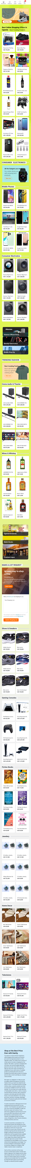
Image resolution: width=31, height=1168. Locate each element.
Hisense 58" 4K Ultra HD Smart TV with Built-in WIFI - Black (8, 1015)
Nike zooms (20, 647)
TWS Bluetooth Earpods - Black (22, 69)
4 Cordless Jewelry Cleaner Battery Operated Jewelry (8, 855)
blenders (24, 1118)
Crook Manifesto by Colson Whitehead (22, 786)
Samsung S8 (20, 133)
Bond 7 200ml (20, 493)
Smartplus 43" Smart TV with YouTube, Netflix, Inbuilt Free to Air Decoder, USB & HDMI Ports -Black (8, 133)
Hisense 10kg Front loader (22, 274)
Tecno (5, 1137)
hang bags (22, 1097)
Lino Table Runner (7, 967)
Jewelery (5, 836)
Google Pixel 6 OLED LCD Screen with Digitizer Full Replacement (22, 248)
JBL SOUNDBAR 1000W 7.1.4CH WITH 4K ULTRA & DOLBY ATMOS (22, 403)
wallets (6, 1099)
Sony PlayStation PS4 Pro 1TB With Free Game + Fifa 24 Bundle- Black (22, 738)
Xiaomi (15, 1137)
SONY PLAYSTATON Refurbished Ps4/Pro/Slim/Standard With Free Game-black (22, 759)
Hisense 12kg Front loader (8, 296)
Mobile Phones (8, 187)
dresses (15, 1092)
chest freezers (18, 1118)
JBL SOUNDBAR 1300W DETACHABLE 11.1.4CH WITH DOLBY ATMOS (8, 424)
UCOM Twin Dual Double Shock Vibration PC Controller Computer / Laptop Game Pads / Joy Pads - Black (22, 112)
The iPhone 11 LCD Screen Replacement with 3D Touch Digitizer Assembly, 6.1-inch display (8, 226)
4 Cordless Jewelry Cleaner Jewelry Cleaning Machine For (8, 898)
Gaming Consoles (9, 698)
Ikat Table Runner (21, 967)
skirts (19, 1092)
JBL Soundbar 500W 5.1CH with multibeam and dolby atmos (8, 403)
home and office (8, 1113)
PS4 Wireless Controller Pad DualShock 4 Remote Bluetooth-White (8, 716)
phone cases (12, 1146)
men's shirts (15, 1091)
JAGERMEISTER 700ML (8, 472)
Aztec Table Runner (8, 945)
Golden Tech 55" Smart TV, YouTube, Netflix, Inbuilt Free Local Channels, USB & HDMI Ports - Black (22, 1015)
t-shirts (20, 1091)
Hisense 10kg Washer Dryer (22, 317)
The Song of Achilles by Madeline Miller (8, 807)
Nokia (14, 1135)
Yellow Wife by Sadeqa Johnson (8, 786)
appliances (13, 1111)
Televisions (6, 975)
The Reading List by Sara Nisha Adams (8, 828)
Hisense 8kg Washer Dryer (8, 317)
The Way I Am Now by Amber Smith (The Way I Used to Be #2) (22, 807)
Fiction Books (7, 767)
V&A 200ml (19, 515)
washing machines (8, 1119)
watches (12, 1097)
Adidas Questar (7, 668)
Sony (12, 1137)
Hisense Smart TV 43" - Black (8, 1036)
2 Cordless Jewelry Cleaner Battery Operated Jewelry (22, 876)
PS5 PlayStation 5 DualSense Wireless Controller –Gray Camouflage (8, 738)
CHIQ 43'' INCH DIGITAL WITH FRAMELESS (22, 445)
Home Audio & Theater (11, 384)
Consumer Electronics (11, 256)
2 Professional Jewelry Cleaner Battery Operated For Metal (22, 898)
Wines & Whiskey (9, 453)
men (20, 1087)
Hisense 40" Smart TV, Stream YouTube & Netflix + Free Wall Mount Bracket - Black (22, 993)
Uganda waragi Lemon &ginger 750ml (8, 515)
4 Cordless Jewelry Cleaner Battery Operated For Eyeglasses (22, 855)
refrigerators (11, 1118)
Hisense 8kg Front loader (8, 274)
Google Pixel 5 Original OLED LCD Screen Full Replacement (22, 226)
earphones (19, 1146)
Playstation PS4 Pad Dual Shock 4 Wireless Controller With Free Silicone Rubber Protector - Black (8, 48)
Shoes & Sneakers (9, 628)
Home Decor (7, 906)
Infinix (23, 1135)
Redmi (19, 1137)
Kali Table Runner (7, 924)
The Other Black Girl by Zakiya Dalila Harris (22, 828)
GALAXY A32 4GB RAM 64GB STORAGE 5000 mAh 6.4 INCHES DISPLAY (8, 205)
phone (12, 1124)
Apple (9, 1137)
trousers (24, 1091)
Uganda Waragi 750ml (8, 112)
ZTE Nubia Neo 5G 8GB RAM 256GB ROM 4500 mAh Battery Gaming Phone (22, 205)
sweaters (14, 1086)
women (23, 1087)
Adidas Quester (7, 647)
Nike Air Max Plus (21, 48)
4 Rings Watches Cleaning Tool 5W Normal (8, 876)
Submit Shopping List (11, 620)
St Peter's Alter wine (22, 90)
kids (7, 1089)
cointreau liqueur (7, 493)
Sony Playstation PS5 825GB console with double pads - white (22, 716)
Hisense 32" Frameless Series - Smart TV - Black (8, 993)
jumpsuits (23, 1092)
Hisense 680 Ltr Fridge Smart (8, 154)
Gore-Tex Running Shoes (22, 690)
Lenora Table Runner (22, 924)
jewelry (18, 1086)
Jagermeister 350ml (22, 472)
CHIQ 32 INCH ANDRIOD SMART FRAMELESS (8, 445)
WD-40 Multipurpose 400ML (8, 90)
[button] (3, 15)
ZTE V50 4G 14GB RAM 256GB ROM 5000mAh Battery (8, 248)
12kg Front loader (21, 296)
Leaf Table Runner (21, 945)
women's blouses (8, 1092)
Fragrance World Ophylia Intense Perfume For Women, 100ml (8, 69)
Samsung (18, 1135)
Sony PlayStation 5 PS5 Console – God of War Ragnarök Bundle (8, 759)
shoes (10, 1086)
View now (8, 178)
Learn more (8, 586)
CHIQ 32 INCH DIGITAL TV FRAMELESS (22, 424)
